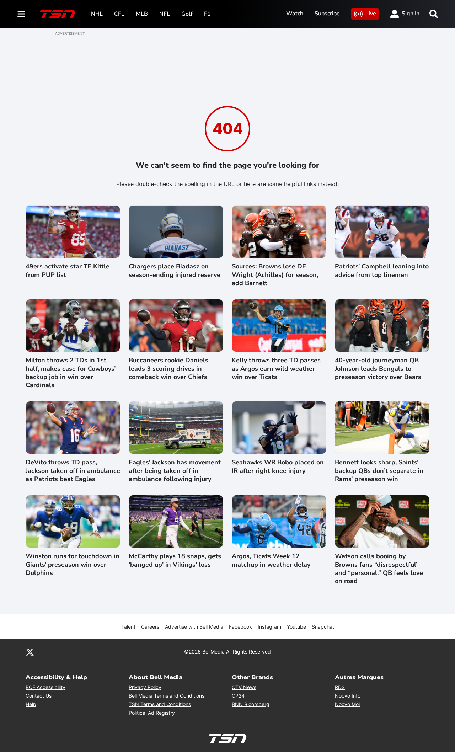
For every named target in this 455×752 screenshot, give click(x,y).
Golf (187, 14)
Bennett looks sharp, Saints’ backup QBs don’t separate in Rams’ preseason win (379, 470)
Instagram (269, 627)
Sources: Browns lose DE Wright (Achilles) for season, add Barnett (275, 274)
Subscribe (327, 13)
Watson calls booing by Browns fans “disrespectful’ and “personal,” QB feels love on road (379, 568)
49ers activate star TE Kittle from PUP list (67, 270)
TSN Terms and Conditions (160, 704)
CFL (119, 14)
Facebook (240, 627)
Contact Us (39, 696)
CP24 (238, 696)
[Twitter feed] (30, 651)
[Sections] (21, 14)
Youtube (296, 627)
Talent (128, 627)
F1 (207, 14)
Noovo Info (347, 696)
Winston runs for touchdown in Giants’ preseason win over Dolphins (72, 564)
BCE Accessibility (45, 687)
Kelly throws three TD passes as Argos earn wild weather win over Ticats (276, 368)
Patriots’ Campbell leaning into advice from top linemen (382, 270)
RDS (340, 687)
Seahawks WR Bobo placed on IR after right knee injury (278, 466)
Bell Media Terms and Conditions (166, 696)
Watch (294, 13)
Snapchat (323, 627)
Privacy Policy (145, 687)
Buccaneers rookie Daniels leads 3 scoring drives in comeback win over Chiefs (168, 368)
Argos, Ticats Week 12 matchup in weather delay (271, 560)
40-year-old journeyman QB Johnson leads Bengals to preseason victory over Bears (378, 368)
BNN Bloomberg (250, 704)
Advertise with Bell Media (194, 627)
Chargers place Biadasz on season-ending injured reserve (174, 270)
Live (370, 13)
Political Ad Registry (152, 713)
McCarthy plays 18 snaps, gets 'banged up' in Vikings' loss (175, 560)
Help (31, 704)
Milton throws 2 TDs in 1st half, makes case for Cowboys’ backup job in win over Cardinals (71, 372)
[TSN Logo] (57, 13)
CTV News (244, 687)
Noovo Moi (347, 704)
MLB (142, 14)
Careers (150, 627)
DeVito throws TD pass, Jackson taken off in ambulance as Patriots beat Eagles (73, 470)
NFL (164, 14)
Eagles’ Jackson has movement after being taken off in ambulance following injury (175, 470)
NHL (97, 14)
